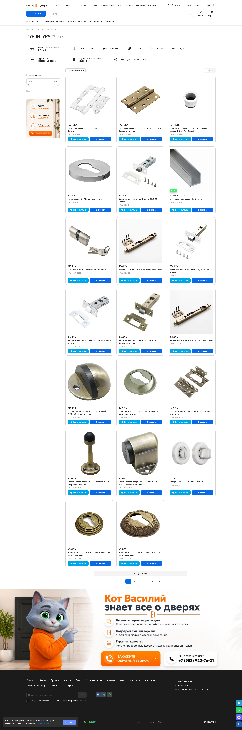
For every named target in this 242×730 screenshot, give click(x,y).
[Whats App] (109, 694)
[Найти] (191, 14)
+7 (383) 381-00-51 (173, 5)
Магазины (150, 680)
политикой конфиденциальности (72, 701)
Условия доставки (116, 680)
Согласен (69, 722)
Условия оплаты (94, 680)
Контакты (135, 680)
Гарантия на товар (36, 685)
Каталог (30, 680)
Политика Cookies (44, 724)
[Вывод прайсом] (213, 70)
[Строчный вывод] (209, 70)
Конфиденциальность (144, 722)
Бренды (55, 680)
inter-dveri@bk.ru (182, 685)
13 (153, 581)
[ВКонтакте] (98, 694)
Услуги (67, 680)
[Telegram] (103, 694)
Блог (78, 680)
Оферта (71, 685)
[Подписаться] (82, 695)
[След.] (159, 581)
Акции (43, 680)
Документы (56, 685)
